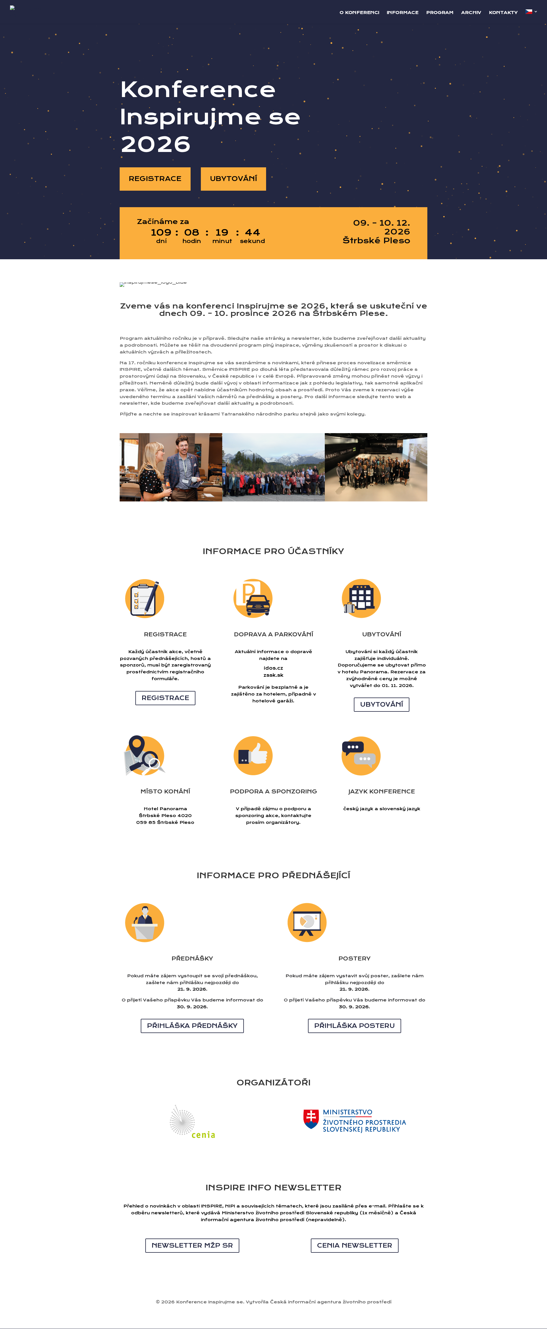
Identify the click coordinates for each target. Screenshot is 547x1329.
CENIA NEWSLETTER (354, 1245)
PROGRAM (440, 13)
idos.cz (273, 668)
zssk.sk (273, 675)
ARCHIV (471, 13)
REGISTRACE (155, 179)
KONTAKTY (503, 13)
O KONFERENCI (359, 13)
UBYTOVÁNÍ (233, 179)
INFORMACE (403, 13)
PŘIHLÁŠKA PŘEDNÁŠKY (192, 1025)
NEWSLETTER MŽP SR (192, 1245)
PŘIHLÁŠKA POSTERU (354, 1025)
